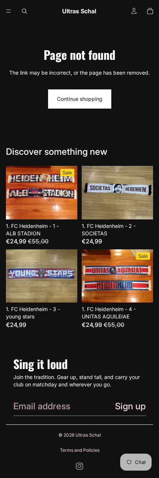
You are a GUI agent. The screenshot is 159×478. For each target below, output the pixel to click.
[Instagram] (79, 466)
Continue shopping (79, 99)
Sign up (130, 406)
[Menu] (8, 11)
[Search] (24, 11)
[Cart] (150, 11)
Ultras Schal (88, 435)
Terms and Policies (79, 450)
